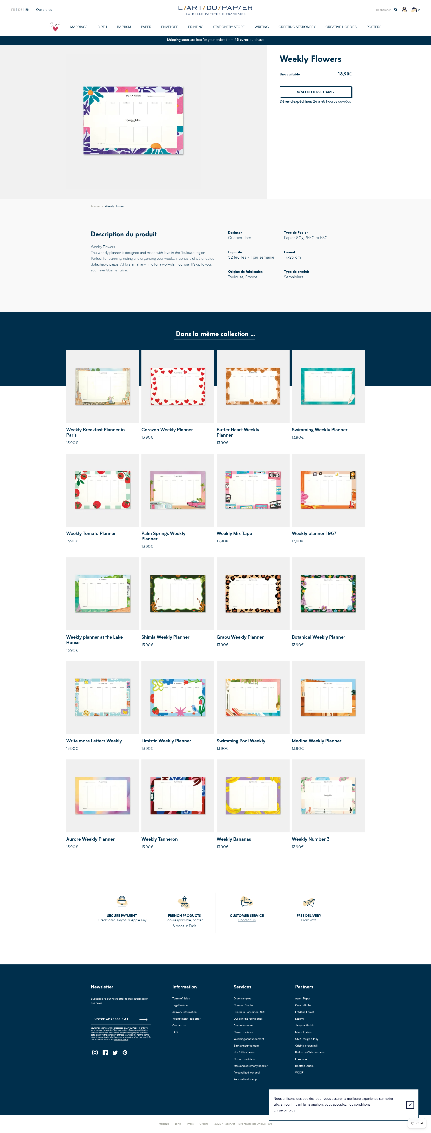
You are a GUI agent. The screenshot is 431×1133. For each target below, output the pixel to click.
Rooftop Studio (304, 1066)
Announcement (243, 1025)
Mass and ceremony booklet (251, 1066)
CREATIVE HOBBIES (341, 27)
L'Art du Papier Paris (215, 10)
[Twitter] (115, 1054)
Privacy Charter (121, 1040)
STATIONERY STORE (229, 27)
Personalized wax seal (247, 1072)
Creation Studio (243, 1005)
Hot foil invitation (244, 1052)
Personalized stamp (245, 1079)
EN (27, 9)
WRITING (262, 27)
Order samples (242, 998)
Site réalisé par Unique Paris (255, 1124)
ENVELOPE (169, 27)
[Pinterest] (125, 1054)
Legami (299, 1019)
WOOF (299, 1072)
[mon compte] (404, 10)
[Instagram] (95, 1054)
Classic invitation (244, 1032)
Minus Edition (303, 1032)
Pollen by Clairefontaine (310, 1052)
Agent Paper (302, 998)
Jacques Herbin (304, 1025)
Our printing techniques (248, 1019)
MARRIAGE (79, 27)
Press (190, 1124)
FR (13, 9)
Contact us (179, 1025)
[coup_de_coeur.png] (55, 26)
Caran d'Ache (303, 1005)
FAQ (175, 1032)
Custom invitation (244, 1059)
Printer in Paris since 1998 (250, 1012)
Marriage (164, 1124)
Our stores (44, 10)
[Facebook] (105, 1054)
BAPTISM (124, 27)
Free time (301, 1059)
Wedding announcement (249, 1039)
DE (20, 9)
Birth (178, 1124)
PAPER (146, 27)
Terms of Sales (181, 998)
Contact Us (247, 920)
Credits (204, 1124)
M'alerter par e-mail (315, 91)
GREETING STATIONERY (297, 27)
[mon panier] (414, 10)
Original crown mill (306, 1046)
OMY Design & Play (306, 1039)
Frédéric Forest (304, 1012)
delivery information (184, 1012)
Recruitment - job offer (186, 1019)
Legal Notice (180, 1005)
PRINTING (195, 27)
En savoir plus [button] (284, 1110)
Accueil (95, 206)
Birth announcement (246, 1046)
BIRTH (102, 27)
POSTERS (374, 27)
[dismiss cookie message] (410, 1105)
